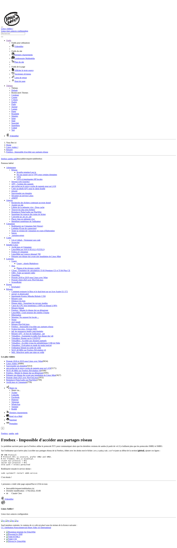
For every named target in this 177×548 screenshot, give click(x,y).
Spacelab (15, 123)
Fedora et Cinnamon (19, 252)
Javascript (15, 242)
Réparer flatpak (17, 308)
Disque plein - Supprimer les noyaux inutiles (29, 303)
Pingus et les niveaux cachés (28, 268)
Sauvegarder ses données (21, 193)
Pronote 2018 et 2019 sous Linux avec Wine (29, 277)
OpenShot (15, 275)
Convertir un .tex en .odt (21, 217)
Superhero (15, 125)
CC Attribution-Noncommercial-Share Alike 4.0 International (26, 527)
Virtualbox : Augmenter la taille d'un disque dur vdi (32, 336)
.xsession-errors (17, 235)
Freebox (4, 433)
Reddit (14, 409)
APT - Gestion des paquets (22, 184)
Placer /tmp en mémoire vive (23, 219)
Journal (14, 107)
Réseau (14, 170)
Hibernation (16, 315)
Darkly (14, 102)
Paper (13, 111)
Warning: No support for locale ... (25, 317)
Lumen (14, 109)
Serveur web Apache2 (20, 182)
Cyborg (14, 100)
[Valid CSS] (11, 539)
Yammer (14, 407)
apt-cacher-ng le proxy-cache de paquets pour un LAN (33, 186)
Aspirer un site (17, 205)
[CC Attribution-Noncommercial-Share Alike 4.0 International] (9, 521)
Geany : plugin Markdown (27, 263)
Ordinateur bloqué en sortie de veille (26, 348)
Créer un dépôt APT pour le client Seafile (28, 189)
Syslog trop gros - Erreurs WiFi (24, 329)
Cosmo (14, 97)
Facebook (15, 397)
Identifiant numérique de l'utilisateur (26, 221)
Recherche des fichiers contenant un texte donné (31, 203)
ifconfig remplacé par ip (26, 172)
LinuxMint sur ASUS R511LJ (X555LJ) (28, 249)
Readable (15, 114)
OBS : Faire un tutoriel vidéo (23, 273)
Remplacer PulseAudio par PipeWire (26, 212)
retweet (14, 191)
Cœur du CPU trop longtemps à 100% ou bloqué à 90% (34, 305)
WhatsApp (15, 404)
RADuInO (15, 287)
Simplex (14, 116)
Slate (13, 121)
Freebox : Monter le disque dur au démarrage (29, 310)
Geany (14, 261)
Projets (9, 284)
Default (14, 90)
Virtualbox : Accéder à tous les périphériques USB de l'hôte (35, 343)
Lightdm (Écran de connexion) (24, 228)
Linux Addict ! (12, 147)
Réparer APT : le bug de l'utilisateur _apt (28, 334)
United (14, 128)
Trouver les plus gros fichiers (23, 210)
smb (15, 159)
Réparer (9, 150)
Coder (8, 238)
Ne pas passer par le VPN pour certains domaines (37, 174)
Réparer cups (16, 298)
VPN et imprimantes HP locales (30, 179)
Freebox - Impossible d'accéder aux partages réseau (27, 152)
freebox (4, 159)
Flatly (13, 104)
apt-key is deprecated (20, 294)
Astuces (9, 200)
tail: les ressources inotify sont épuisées (27, 331)
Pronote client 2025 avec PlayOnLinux (27, 280)
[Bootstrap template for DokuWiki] (21, 532)
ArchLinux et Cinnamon (21, 247)
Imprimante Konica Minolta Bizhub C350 (28, 296)
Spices (14, 233)
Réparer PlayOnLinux (20, 324)
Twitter (14, 393)
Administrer (11, 167)
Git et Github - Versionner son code (25, 240)
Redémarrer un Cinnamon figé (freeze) (27, 226)
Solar (13, 118)
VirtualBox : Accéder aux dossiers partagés (29, 341)
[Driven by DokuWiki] (16, 541)
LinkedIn (15, 395)
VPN (19, 177)
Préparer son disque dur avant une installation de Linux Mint (36, 256)
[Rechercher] (2, 36)
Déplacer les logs (18, 301)
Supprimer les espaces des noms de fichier (28, 214)
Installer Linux (12, 245)
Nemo (13, 320)
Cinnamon (10, 224)
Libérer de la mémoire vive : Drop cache (27, 207)
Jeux (13, 266)
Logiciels (10, 259)
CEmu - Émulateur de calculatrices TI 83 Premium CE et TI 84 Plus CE (40, 270)
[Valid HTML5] (13, 537)
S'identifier (8, 499)
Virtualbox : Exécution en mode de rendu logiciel (31, 345)
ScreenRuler (16, 282)
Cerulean (15, 95)
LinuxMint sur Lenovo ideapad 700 (26, 254)
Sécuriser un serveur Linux (22, 196)
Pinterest (14, 400)
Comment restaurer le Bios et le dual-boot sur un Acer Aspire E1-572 (39, 291)
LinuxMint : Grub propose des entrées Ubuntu (30, 312)
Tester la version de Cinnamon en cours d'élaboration (33, 231)
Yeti (13, 130)
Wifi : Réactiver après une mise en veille (27, 352)
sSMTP (14, 198)
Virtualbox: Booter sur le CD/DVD (25, 338)
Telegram (15, 402)
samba (10, 159)
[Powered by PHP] (14, 534)
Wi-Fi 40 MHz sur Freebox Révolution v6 (28, 350)
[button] (8, 40)
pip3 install (15, 322)
